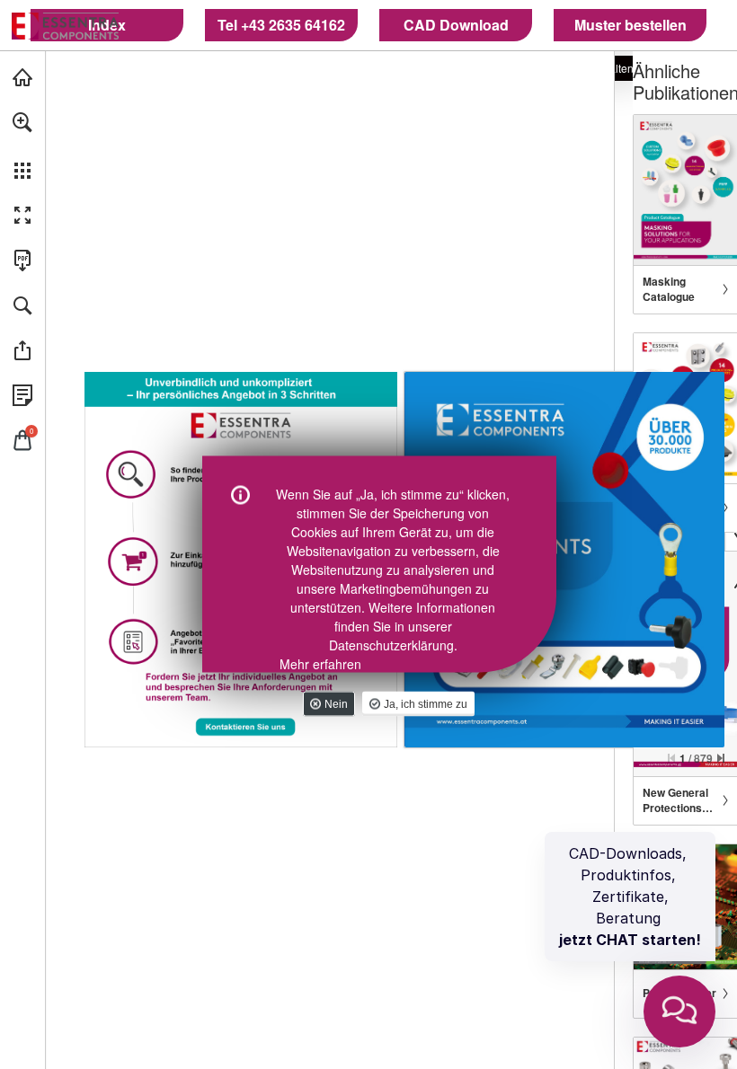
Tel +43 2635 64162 (281, 25)
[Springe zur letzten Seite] (720, 758)
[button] (22, 122)
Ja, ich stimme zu (425, 704)
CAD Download (456, 25)
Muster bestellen (630, 25)
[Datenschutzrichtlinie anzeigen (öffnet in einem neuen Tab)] (22, 395)
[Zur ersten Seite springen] (671, 758)
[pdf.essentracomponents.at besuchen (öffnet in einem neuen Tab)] (22, 77)
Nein (336, 704)
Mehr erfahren (320, 664)
